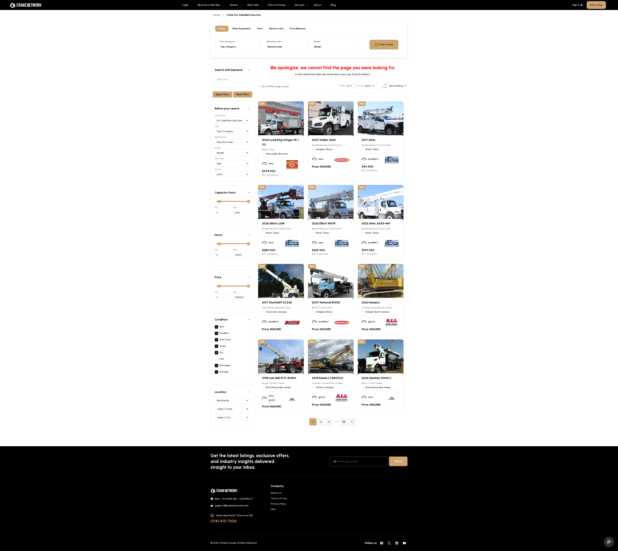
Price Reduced (297, 28)
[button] (352, 421)
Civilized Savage (227, 543)
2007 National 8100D (326, 302)
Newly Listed (276, 28)
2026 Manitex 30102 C (376, 378)
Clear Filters (242, 94)
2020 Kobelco (371, 302)
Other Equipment (241, 28)
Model (316, 41)
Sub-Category (227, 41)
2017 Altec (369, 140)
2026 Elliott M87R (324, 223)
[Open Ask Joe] (609, 542)
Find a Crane (386, 44)
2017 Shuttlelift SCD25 (277, 302)
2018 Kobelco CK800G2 (327, 378)
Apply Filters (222, 94)
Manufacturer (274, 41)
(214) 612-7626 (224, 520)
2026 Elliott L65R (273, 223)
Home (216, 14)
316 (343, 421)
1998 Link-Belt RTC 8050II (279, 378)
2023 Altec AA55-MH (376, 223)
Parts (260, 28)
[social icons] (381, 543)
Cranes (222, 28)
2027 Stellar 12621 (324, 140)
